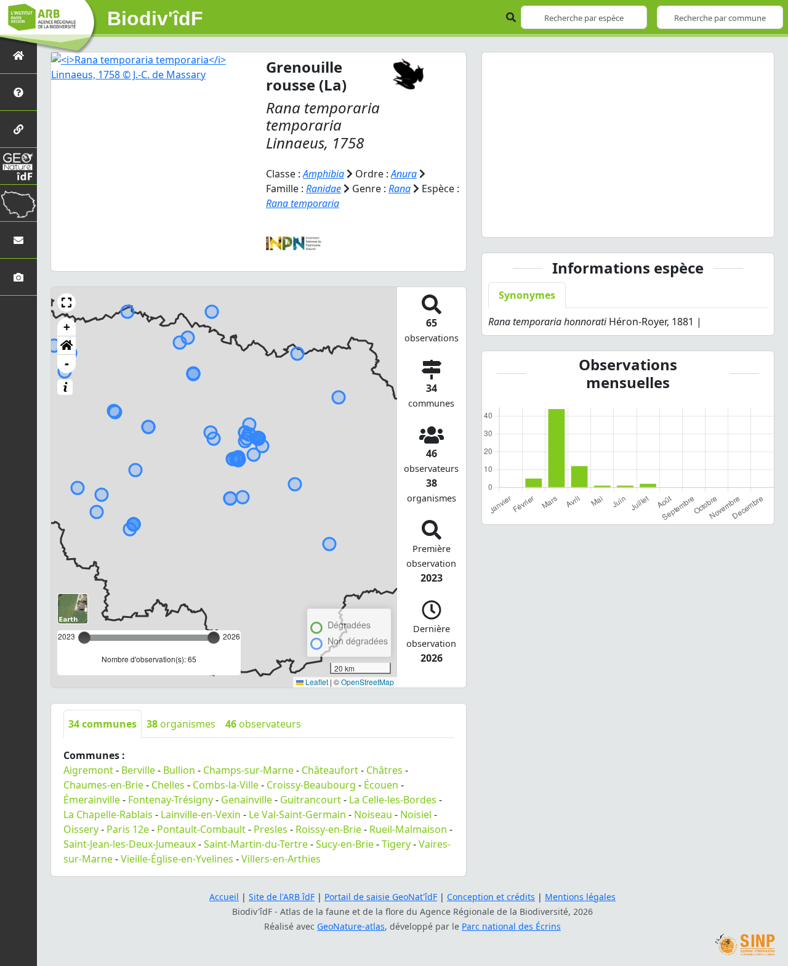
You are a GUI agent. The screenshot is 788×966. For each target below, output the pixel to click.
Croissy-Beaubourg (311, 785)
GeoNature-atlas (351, 926)
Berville (138, 770)
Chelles (168, 785)
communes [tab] (102, 724)
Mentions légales (580, 897)
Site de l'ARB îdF (282, 897)
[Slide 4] (650, 220)
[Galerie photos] (18, 277)
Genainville (246, 799)
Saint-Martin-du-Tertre (256, 844)
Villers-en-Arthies (281, 859)
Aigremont (88, 770)
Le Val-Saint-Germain (297, 814)
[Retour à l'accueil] (18, 55)
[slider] (213, 637)
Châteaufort (330, 770)
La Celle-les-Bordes (392, 799)
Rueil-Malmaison (408, 829)
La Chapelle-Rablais (108, 814)
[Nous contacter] (18, 240)
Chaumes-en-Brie (103, 785)
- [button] (66, 363)
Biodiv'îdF (155, 18)
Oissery (80, 829)
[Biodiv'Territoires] (18, 203)
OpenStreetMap (367, 681)
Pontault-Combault (201, 829)
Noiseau (373, 814)
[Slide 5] (672, 220)
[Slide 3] (628, 220)
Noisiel (416, 814)
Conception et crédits (491, 897)
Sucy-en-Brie (345, 844)
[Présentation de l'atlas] (18, 92)
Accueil (224, 897)
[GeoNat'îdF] (18, 166)
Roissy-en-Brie (328, 829)
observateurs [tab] (263, 724)
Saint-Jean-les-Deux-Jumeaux (129, 844)
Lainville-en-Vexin (201, 814)
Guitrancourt (310, 799)
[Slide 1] (583, 220)
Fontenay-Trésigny (170, 799)
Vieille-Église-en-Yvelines (177, 859)
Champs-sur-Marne (248, 770)
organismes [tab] (181, 724)
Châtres (384, 770)
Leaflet (316, 681)
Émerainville (91, 799)
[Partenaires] (18, 129)
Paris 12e (128, 829)
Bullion (179, 770)
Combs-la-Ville (226, 785)
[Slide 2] (606, 220)
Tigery (396, 844)
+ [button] (66, 326)
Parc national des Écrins (511, 926)
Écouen (381, 785)
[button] (66, 302)
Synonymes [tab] (527, 295)
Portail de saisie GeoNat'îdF (380, 897)
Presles (270, 829)
